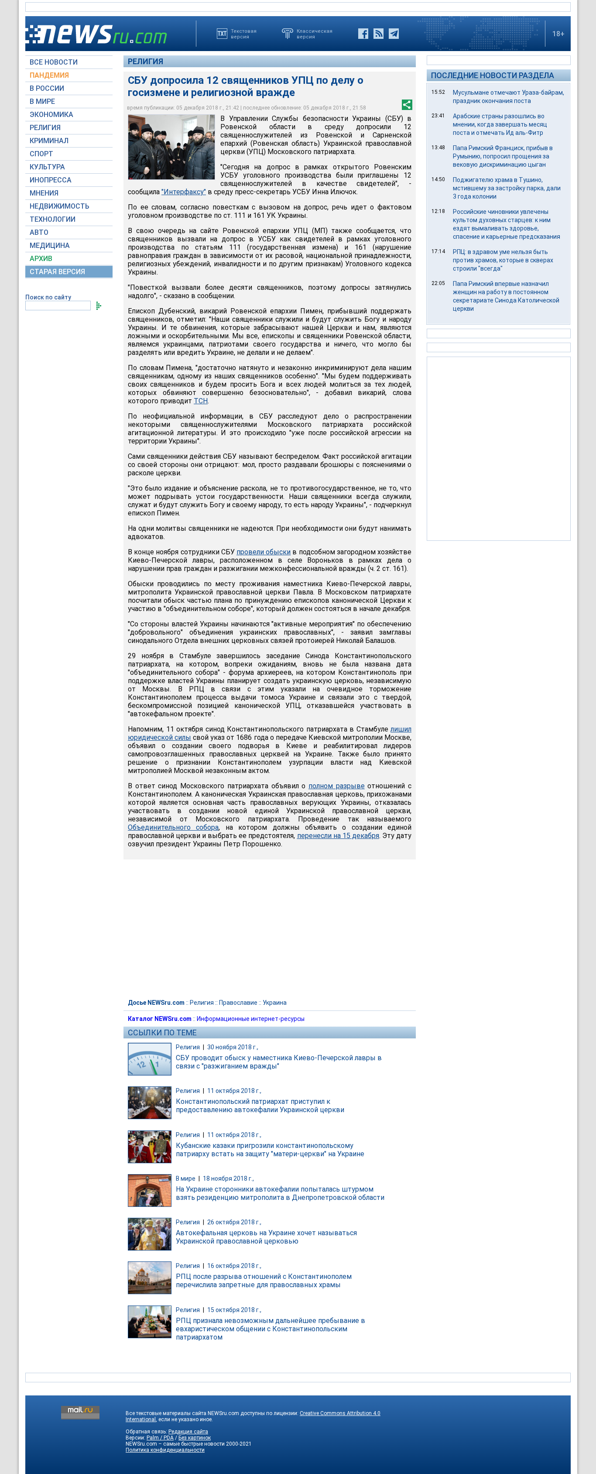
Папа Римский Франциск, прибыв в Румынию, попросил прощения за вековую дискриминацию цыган (503, 156)
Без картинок (194, 1438)
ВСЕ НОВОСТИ (54, 62)
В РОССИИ (47, 88)
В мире (185, 1178)
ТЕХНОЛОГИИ (52, 219)
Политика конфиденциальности (165, 1450)
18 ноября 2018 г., (228, 1178)
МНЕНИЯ (44, 193)
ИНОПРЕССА (51, 180)
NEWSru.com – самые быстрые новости (175, 1444)
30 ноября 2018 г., (232, 1047)
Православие (238, 1002)
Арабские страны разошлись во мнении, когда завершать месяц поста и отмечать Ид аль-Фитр (500, 124)
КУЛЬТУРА (47, 167)
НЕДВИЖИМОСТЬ (59, 206)
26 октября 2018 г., (234, 1222)
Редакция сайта (188, 1432)
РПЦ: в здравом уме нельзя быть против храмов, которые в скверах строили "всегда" (503, 260)
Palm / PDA (160, 1438)
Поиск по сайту (48, 297)
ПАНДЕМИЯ (49, 75)
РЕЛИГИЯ (45, 128)
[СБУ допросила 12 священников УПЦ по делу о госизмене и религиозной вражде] (171, 147)
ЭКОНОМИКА (51, 114)
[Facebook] (363, 33)
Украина (275, 1002)
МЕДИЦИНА (50, 245)
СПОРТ (41, 154)
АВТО (39, 232)
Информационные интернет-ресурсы (251, 1018)
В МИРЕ (42, 101)
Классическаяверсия (314, 33)
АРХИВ (41, 258)
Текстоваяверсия (244, 33)
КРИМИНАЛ (49, 141)
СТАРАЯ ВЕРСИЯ (57, 272)
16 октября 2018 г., (234, 1265)
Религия (145, 61)
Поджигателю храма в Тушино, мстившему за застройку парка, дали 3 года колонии (507, 188)
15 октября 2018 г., (234, 1309)
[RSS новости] (378, 33)
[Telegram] (394, 33)
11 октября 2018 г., (234, 1090)
